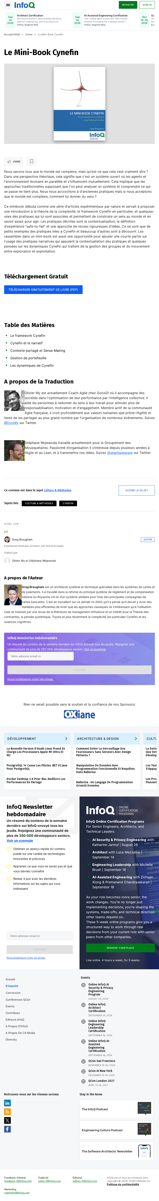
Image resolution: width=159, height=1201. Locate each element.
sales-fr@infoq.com (49, 1181)
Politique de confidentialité (123, 1184)
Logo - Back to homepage (24, 4)
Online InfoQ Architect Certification (97, 1008)
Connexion (13, 992)
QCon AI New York (100, 1071)
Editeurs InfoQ (15, 1019)
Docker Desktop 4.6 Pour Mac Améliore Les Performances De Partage (36, 780)
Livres (28, 34)
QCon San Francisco (101, 1061)
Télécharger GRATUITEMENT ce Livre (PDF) (43, 289)
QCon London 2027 (101, 1081)
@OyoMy (11, 423)
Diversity (11, 1039)
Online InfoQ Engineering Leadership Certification (97, 1026)
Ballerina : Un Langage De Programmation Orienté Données (104, 784)
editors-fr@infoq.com (85, 1181)
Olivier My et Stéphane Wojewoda (34, 560)
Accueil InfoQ (12, 34)
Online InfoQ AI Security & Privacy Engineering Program (100, 989)
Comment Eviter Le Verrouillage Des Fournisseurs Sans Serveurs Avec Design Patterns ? (103, 752)
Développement (21, 739)
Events (10, 1006)
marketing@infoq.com (17, 1192)
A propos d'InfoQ (17, 1026)
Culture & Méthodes (57, 490)
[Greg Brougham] (7, 539)
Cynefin (68, 503)
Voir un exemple (95, 649)
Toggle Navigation (8, 5)
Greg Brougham (22, 539)
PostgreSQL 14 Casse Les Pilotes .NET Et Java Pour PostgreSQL (37, 767)
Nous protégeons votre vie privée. (30, 679)
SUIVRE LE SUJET (136, 490)
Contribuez (13, 1013)
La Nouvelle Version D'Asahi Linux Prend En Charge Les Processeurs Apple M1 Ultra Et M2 (36, 752)
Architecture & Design (98, 739)
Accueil (10, 979)
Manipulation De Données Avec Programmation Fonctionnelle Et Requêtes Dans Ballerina (105, 769)
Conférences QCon (18, 999)
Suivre (147, 539)
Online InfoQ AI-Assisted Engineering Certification (99, 1046)
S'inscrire (12, 986)
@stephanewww (120, 453)
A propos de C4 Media (20, 1032)
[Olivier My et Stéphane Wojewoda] (7, 561)
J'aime (16, 161)
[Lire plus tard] (31, 161)
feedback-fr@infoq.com (18, 1181)
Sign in (147, 4)
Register (128, 4)
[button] (79, 669)
